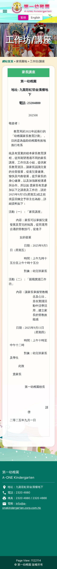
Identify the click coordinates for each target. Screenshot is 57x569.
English (35, 17)
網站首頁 (7, 61)
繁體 (23, 17)
